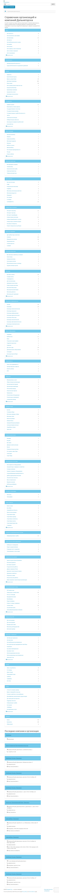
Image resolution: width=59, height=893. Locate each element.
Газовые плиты (10, 276)
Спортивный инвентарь (12, 523)
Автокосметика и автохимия (13, 35)
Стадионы (9, 525)
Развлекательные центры (12, 449)
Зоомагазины (10, 166)
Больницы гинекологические (13, 308)
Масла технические (11, 479)
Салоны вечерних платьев (12, 425)
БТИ (8, 371)
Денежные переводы (11, 81)
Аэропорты (9, 646)
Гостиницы (9, 670)
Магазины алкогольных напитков (14, 190)
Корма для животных (11, 171)
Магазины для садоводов (12, 294)
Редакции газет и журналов (13, 549)
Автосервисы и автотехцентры (14, 48)
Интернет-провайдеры (12, 215)
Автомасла (9, 40)
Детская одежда (11, 620)
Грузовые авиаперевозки (12, 648)
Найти (53, 4)
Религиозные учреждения (13, 397)
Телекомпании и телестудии (13, 551)
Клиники (9, 237)
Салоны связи (10, 605)
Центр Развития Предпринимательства (17, 745)
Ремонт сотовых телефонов (13, 603)
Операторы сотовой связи (13, 592)
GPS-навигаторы (10, 590)
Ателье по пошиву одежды (13, 689)
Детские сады (10, 347)
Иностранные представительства (14, 85)
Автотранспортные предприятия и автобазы (17, 644)
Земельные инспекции (12, 117)
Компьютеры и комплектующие (14, 221)
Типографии (9, 496)
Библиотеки (9, 336)
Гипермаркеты (10, 279)
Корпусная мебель (11, 138)
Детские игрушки (11, 622)
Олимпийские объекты (12, 510)
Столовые (9, 199)
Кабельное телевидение (12, 544)
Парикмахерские (10, 241)
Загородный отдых (11, 674)
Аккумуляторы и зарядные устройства (15, 467)
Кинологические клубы (12, 168)
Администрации (10, 104)
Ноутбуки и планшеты (12, 223)
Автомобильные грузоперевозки (14, 642)
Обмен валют (10, 724)
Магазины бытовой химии (12, 289)
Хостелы (9, 680)
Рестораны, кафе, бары (12, 451)
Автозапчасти (10, 33)
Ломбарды (9, 707)
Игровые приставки (11, 624)
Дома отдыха (10, 672)
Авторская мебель (11, 134)
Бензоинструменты (11, 562)
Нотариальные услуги (12, 709)
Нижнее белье (10, 420)
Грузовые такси (10, 651)
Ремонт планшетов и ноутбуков (14, 225)
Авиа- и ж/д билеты (11, 667)
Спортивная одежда (11, 516)
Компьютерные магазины (12, 217)
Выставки (9, 442)
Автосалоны (9, 46)
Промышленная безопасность (13, 63)
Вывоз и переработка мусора (13, 692)
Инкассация (9, 83)
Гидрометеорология (11, 343)
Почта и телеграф (11, 594)
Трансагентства (10, 657)
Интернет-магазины (11, 210)
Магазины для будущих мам (13, 626)
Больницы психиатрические (13, 324)
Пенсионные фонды (11, 388)
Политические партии (12, 390)
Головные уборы (10, 412)
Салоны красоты (10, 243)
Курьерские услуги (11, 92)
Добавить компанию (9, 6)
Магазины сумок (10, 416)
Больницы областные (11, 317)
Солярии (9, 245)
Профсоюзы (9, 393)
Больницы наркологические (13, 315)
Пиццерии (9, 195)
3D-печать (9, 494)
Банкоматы (9, 722)
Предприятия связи (11, 596)
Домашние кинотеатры (12, 283)
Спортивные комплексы (12, 518)
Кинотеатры (9, 256)
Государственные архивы (12, 111)
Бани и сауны (10, 505)
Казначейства (10, 124)
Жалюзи (9, 136)
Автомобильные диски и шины (14, 42)
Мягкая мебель (10, 147)
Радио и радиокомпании (12, 547)
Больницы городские (11, 311)
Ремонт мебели (10, 154)
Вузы (8, 338)
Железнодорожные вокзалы (13, 653)
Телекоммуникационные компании (14, 609)
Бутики (8, 409)
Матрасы (9, 143)
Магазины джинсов (11, 291)
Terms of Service (32, 891)
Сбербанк (8, 735)
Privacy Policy (24, 891)
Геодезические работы (12, 566)
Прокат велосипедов (11, 512)
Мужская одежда (11, 418)
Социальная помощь (11, 399)
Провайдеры (10, 599)
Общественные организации (13, 382)
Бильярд (9, 438)
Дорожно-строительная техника (14, 571)
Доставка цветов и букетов (13, 698)
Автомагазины (10, 37)
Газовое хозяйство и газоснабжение (15, 694)
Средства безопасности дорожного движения (17, 65)
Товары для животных (12, 173)
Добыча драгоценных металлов (14, 475)
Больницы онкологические (13, 319)
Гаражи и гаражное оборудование (14, 471)
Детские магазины (11, 281)
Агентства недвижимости (12, 364)
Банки (8, 719)
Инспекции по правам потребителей (15, 122)
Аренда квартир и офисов (13, 366)
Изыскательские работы (12, 577)
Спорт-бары (9, 455)
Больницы (9, 306)
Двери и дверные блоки (12, 569)
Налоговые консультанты (12, 94)
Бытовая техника (11, 274)
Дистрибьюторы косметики (13, 234)
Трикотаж (9, 429)
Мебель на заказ (10, 145)
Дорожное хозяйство (12, 573)
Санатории (9, 453)
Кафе (8, 184)
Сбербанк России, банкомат (14, 758)
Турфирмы (9, 678)
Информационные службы (13, 535)
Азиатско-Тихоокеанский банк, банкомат (17, 802)
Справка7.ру (9, 889)
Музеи (8, 447)
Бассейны (9, 508)
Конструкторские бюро (12, 354)
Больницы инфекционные (12, 313)
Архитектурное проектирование (14, 560)
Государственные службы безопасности (16, 113)
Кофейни (9, 188)
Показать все (10, 55)
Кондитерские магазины (12, 186)
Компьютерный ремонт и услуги (14, 219)
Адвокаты (9, 74)
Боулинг (9, 440)
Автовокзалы (10, 640)
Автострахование (11, 53)
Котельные (9, 705)
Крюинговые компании (12, 89)
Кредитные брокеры (11, 87)
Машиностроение (11, 482)
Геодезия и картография (12, 341)
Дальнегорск (6, 2)
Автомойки (9, 44)
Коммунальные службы (12, 702)
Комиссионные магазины (12, 285)
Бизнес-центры (10, 368)
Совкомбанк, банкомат (12, 819)
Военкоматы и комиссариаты (13, 106)
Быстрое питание (11, 182)
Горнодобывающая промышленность (15, 473)
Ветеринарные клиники (12, 164)
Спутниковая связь (11, 607)
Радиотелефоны (10, 601)
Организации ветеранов (12, 384)
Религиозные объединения (13, 395)
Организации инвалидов (12, 386)
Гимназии (9, 345)
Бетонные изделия (11, 564)
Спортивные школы (11, 521)
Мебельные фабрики (11, 484)
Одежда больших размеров (13, 422)
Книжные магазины (11, 259)
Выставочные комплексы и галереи (15, 254)
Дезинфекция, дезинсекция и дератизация (17, 696)
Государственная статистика (13, 109)
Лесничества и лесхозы (12, 477)
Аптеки (8, 304)
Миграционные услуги (12, 380)
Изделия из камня (11, 575)
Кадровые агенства (11, 700)
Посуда (8, 151)
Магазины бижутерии (12, 287)
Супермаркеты (10, 201)
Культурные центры (11, 261)
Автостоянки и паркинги (12, 50)
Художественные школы (12, 265)
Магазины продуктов (11, 193)
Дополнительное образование (14, 349)
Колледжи (9, 351)
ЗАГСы (8, 115)
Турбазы (9, 676)
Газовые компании (11, 469)
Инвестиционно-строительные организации (17, 579)
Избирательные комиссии (13, 119)
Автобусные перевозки (12, 638)
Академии (9, 334)
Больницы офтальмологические (14, 321)
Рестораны (9, 197)
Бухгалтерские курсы (12, 76)
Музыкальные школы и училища (14, 263)
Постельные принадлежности (13, 149)
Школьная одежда (11, 629)
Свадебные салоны (11, 427)
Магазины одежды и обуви (13, 414)
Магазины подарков (11, 141)
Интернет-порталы (11, 212)
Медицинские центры (12, 239)
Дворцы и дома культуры (12, 444)
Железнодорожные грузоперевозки (15, 655)
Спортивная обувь (11, 514)
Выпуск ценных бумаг (11, 79)
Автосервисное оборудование (14, 464)
